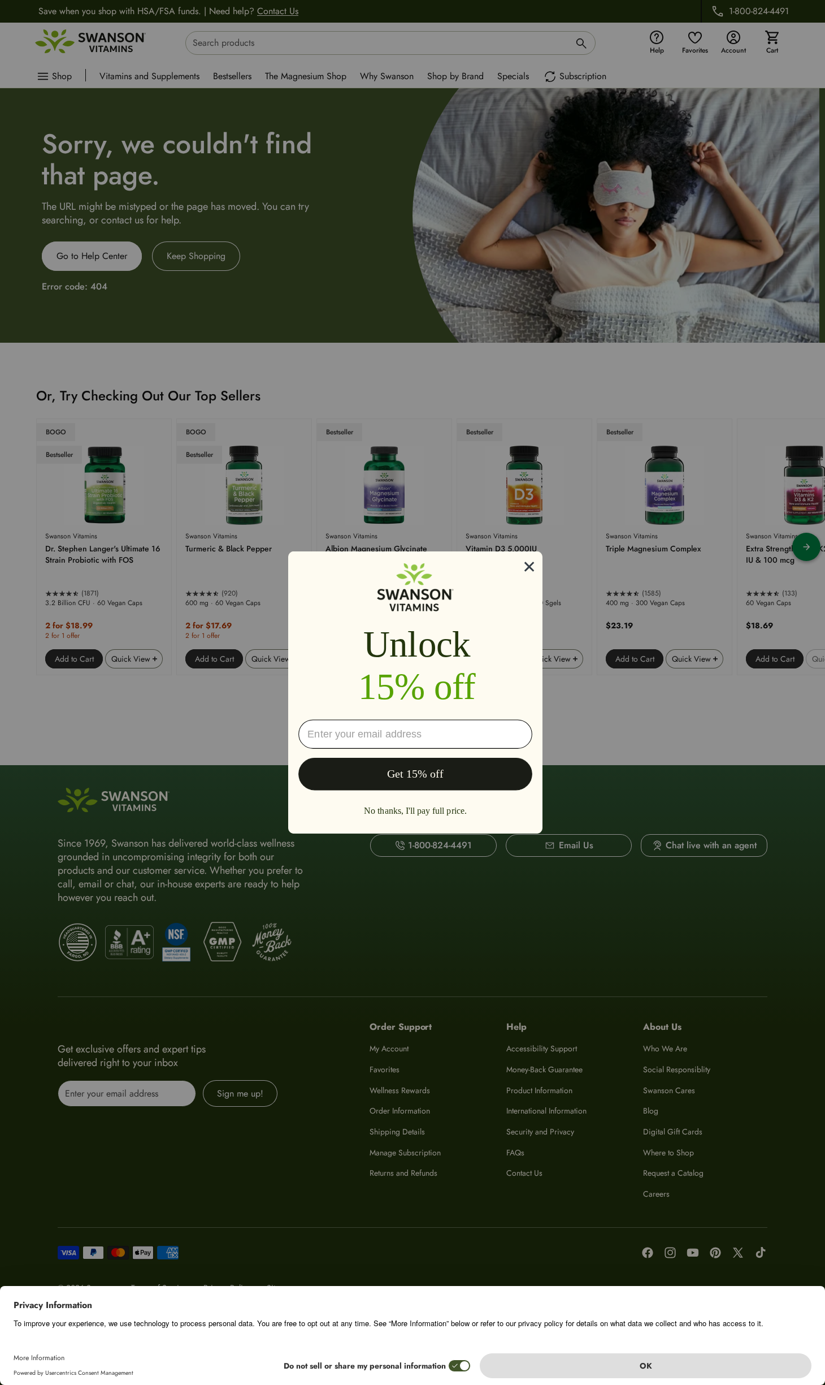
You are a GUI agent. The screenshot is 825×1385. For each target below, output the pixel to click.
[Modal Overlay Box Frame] (415, 692)
